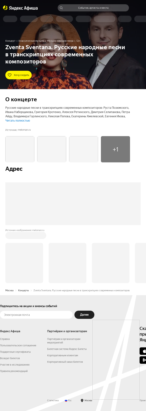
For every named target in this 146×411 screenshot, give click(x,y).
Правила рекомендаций (14, 371)
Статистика (53, 400)
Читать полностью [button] (17, 120)
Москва (9, 290)
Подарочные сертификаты (15, 351)
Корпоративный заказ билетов (65, 361)
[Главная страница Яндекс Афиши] (5, 8)
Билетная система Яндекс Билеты (67, 349)
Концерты (23, 290)
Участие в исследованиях (15, 364)
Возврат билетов (10, 358)
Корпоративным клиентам (62, 355)
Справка (5, 339)
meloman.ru (24, 129)
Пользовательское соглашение (18, 345)
